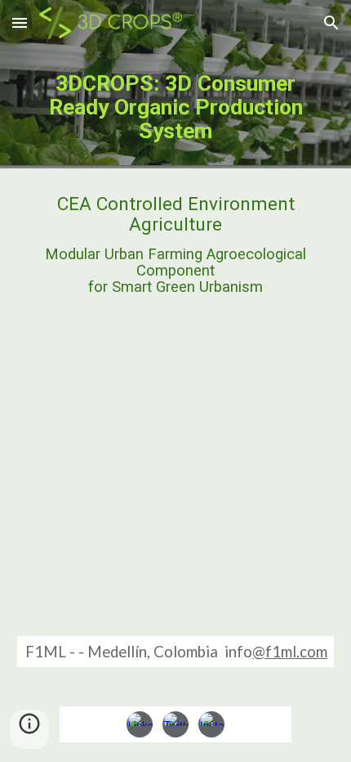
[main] (176, 107)
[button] (19, 22)
